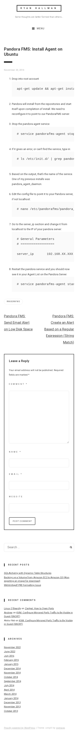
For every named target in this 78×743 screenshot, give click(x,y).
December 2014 (12, 668)
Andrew (8, 612)
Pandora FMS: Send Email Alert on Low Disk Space (18, 322)
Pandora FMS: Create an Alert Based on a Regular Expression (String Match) (59, 329)
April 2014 (9, 689)
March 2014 (10, 693)
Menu (41, 28)
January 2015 (11, 664)
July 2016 (9, 655)
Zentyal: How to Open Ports (39, 608)
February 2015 (11, 660)
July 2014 (9, 685)
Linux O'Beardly (12, 608)
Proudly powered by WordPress (19, 728)
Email (15, 474)
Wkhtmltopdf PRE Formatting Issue (22, 585)
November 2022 (12, 647)
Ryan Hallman (39, 8)
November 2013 (12, 706)
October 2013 (11, 711)
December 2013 (12, 702)
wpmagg (60, 728)
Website (16, 496)
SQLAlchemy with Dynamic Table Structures (27, 573)
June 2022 (9, 651)
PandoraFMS (13, 301)
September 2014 (12, 681)
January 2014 (11, 698)
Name (15, 452)
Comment (18, 384)
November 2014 (12, 672)
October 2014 (11, 677)
